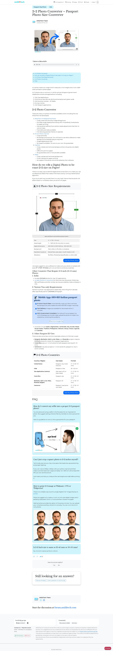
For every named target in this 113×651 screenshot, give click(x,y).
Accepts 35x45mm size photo (44, 280)
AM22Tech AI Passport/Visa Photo (45, 118)
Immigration (59, 2)
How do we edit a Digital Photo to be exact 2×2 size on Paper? (54, 75)
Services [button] (74, 623)
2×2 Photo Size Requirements (44, 77)
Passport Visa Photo (40, 7)
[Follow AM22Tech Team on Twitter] (41, 600)
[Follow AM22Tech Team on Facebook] (44, 600)
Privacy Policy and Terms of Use (88, 631)
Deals (87, 2)
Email (28, 635)
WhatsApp (19, 635)
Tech (81, 2)
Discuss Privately (41, 580)
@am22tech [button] (21, 623)
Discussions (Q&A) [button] (64, 623)
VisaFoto (37, 145)
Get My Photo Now (71, 260)
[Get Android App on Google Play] (56, 321)
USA (50, 7)
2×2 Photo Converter (41, 73)
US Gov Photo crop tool (42, 134)
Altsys (36, 154)
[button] (34, 556)
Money (69, 2)
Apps (75, 2)
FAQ (36, 81)
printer (35, 493)
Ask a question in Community (56, 580)
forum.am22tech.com (65, 607)
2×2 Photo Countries (41, 79)
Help (93, 2)
